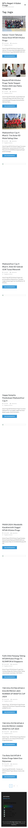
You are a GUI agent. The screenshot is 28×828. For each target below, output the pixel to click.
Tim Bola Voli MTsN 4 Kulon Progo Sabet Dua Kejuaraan (12, 758)
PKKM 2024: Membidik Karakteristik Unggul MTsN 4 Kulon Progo (12, 527)
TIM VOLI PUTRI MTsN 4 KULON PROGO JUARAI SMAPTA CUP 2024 (13, 726)
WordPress (13, 824)
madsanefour (14, 43)
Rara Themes (15, 823)
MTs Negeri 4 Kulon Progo (11, 4)
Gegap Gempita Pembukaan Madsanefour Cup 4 (13, 398)
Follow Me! (7, 798)
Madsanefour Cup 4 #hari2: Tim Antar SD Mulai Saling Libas (11, 135)
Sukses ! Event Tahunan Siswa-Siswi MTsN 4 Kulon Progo (13, 38)
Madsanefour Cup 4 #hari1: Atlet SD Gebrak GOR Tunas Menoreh (12, 267)
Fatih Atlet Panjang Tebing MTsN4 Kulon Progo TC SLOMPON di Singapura (13, 659)
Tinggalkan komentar (8, 45)
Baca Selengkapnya (9, 56)
